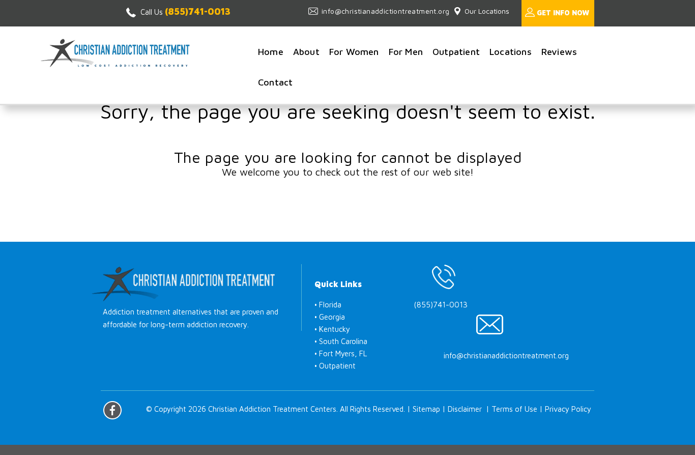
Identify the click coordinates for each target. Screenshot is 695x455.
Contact (275, 82)
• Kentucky (332, 329)
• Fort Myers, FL (340, 353)
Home (270, 51)
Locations (510, 51)
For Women (354, 51)
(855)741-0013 (197, 11)
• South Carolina (340, 341)
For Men (406, 51)
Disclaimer (465, 409)
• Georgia (329, 316)
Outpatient (456, 51)
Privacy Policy (568, 409)
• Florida (327, 304)
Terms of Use (514, 409)
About (306, 51)
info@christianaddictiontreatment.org (385, 11)
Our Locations (487, 11)
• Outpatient (335, 365)
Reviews (559, 51)
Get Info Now (563, 12)
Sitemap (426, 409)
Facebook (112, 410)
